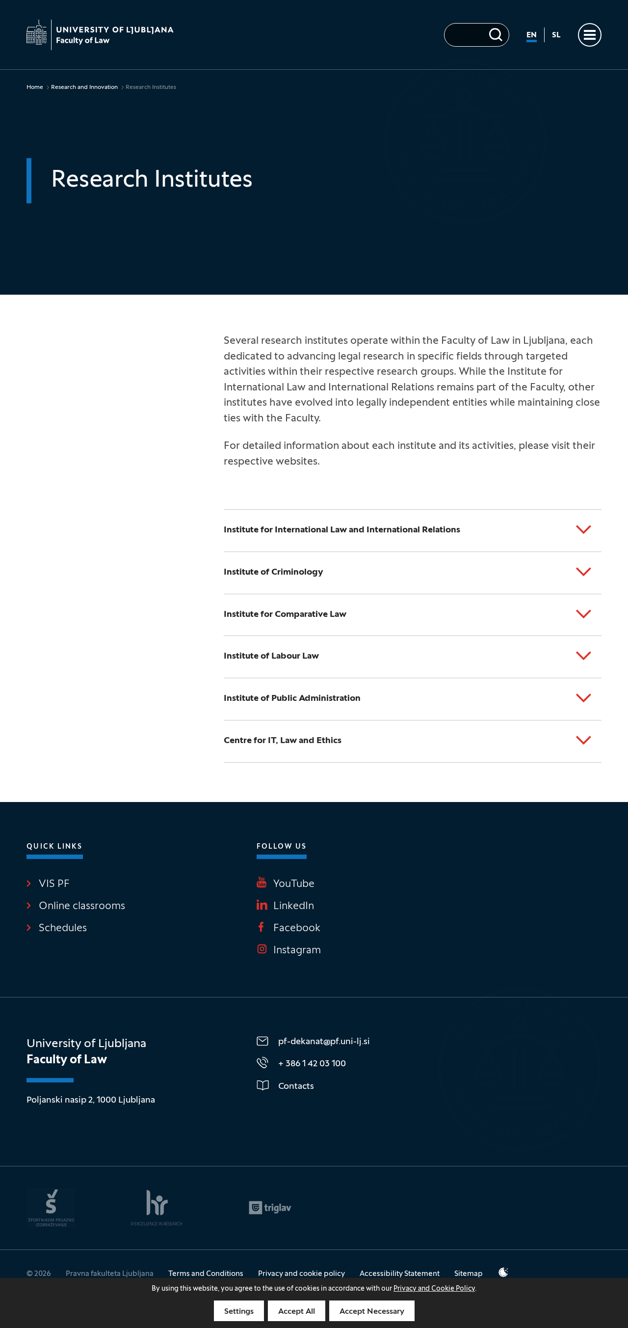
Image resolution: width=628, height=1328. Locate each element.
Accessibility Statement (400, 1274)
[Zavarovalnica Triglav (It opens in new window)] (270, 1207)
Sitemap (468, 1274)
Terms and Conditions (205, 1274)
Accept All (296, 1312)
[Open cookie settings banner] (503, 1272)
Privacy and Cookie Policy (434, 1289)
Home (34, 87)
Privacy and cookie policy (301, 1274)
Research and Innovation (84, 87)
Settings (239, 1312)
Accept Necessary (372, 1312)
